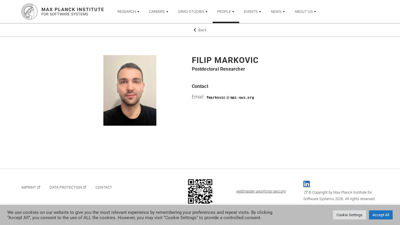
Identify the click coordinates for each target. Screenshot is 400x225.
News (276, 11)
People (224, 11)
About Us (304, 11)
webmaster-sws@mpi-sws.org (261, 191)
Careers (157, 11)
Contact (103, 187)
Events (251, 11)
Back (201, 30)
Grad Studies (191, 11)
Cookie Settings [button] (349, 215)
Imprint (28, 187)
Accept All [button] (380, 215)
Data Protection (65, 187)
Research (126, 11)
